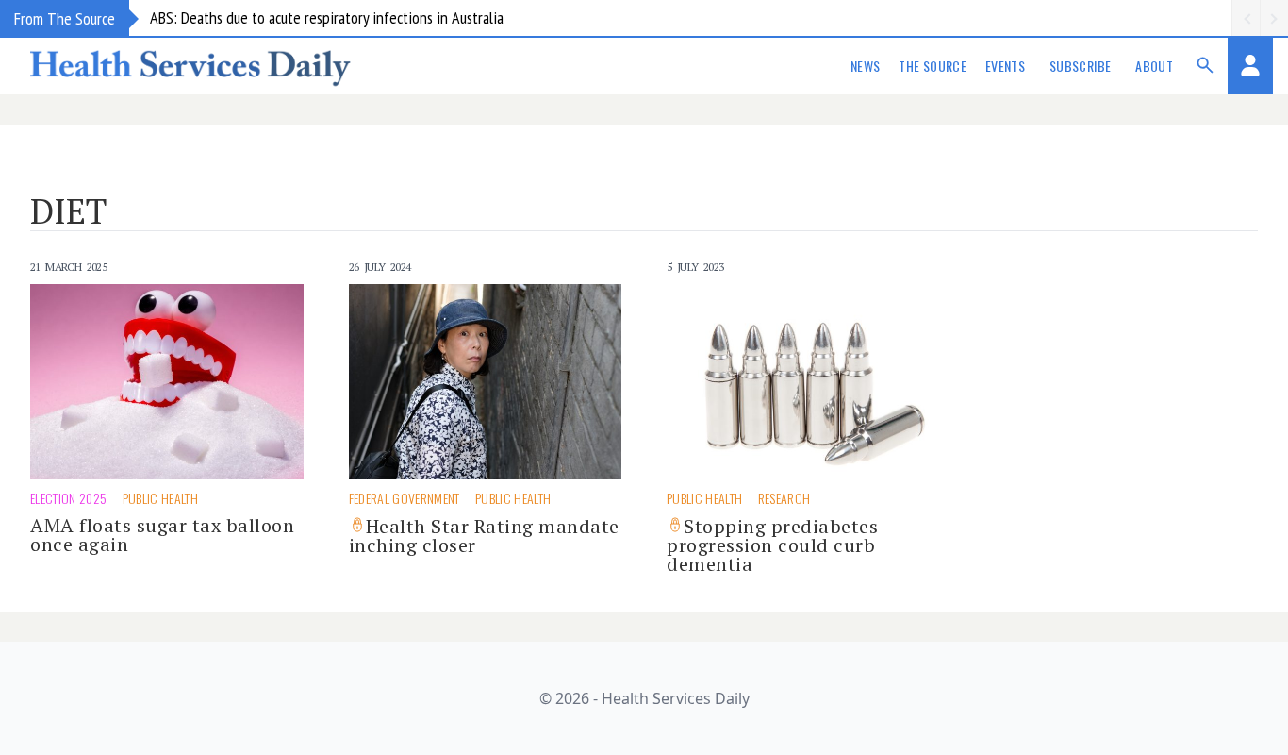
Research (784, 498)
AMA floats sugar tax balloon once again (162, 534)
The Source (932, 66)
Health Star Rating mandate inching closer (484, 535)
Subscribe (1080, 66)
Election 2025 (68, 498)
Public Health (161, 498)
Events (1005, 66)
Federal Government (404, 498)
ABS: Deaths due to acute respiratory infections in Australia (327, 17)
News (865, 66)
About (1154, 66)
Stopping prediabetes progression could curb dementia (772, 545)
